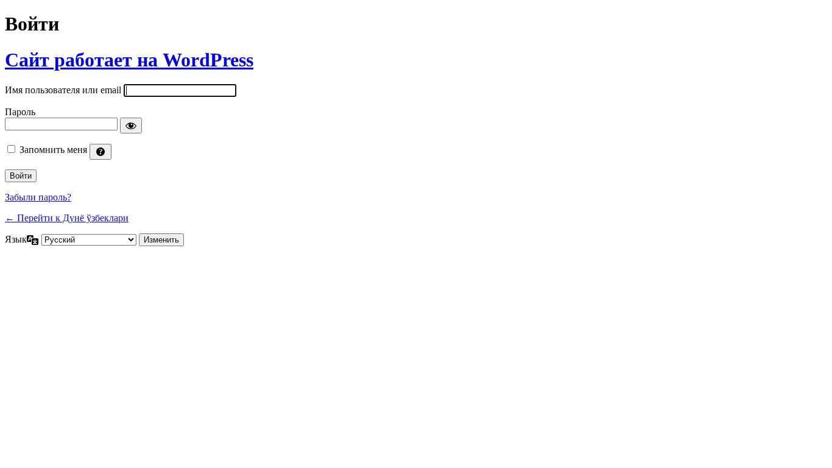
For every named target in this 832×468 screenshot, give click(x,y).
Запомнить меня (53, 149)
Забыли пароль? (38, 197)
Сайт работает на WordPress (129, 60)
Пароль (20, 112)
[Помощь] (100, 152)
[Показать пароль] (131, 125)
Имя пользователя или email (63, 90)
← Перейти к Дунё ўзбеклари (67, 218)
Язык (16, 239)
